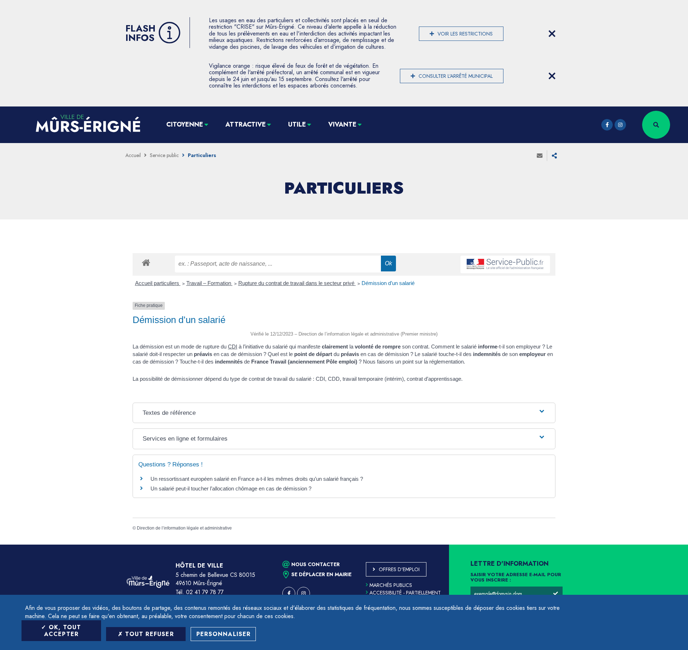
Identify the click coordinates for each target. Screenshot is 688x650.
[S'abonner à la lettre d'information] (555, 594)
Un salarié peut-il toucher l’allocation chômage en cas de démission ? (230, 488)
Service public (164, 155)
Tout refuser (148, 634)
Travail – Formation (209, 283)
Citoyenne (184, 124)
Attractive (245, 124)
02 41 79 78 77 (205, 592)
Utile (297, 124)
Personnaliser (223, 634)
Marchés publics (390, 585)
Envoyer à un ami (539, 155)
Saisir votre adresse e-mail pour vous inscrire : (515, 577)
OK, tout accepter (62, 630)
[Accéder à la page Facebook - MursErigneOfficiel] (607, 125)
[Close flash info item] (551, 33)
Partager (554, 155)
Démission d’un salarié (388, 283)
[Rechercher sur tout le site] (656, 125)
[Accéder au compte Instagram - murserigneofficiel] (620, 125)
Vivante (342, 124)
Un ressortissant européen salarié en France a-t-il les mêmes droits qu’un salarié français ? (256, 479)
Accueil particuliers (158, 283)
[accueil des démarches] (146, 262)
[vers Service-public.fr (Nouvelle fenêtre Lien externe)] (505, 264)
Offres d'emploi (399, 569)
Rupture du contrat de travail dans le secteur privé (297, 283)
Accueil (133, 155)
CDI (232, 346)
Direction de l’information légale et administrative (184, 528)
